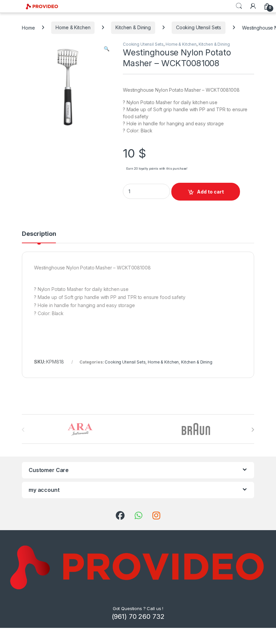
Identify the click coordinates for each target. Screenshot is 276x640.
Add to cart (210, 192)
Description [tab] (39, 234)
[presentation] (252, 429)
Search (239, 6)
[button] (106, 49)
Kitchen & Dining (133, 27)
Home (28, 27)
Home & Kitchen (73, 27)
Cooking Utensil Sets (198, 27)
